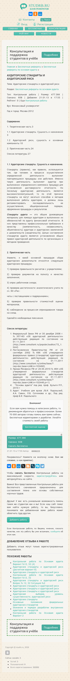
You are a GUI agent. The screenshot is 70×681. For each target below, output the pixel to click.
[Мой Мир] (40, 14)
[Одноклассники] (35, 14)
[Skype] (38, 466)
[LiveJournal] (33, 466)
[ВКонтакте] (31, 14)
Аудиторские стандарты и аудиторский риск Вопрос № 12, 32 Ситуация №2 (38, 582)
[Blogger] (28, 466)
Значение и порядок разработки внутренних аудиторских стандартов (38, 609)
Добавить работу (18, 519)
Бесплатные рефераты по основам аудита (31, 68)
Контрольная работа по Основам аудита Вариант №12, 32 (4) (38, 563)
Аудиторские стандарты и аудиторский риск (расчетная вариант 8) (38, 568)
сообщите (55, 531)
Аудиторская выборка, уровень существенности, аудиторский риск (38, 595)
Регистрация (45, 24)
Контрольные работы (36, 100)
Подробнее (51, 54)
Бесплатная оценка (35, 427)
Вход (24, 24)
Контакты (28, 19)
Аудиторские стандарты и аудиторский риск (36, 572)
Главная (11, 66)
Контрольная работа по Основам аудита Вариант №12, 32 (38, 576)
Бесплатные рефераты (29, 66)
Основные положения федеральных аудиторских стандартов (38, 603)
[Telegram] (42, 466)
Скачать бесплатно (18, 446)
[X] (23, 466)
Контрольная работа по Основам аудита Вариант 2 (38, 614)
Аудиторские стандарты (25, 599)
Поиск (46, 19)
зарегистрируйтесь (47, 476)
